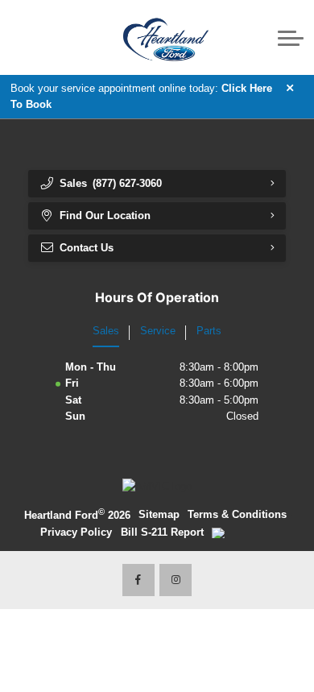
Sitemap (159, 514)
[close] (290, 88)
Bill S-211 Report (162, 532)
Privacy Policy (76, 532)
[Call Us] (22, 37)
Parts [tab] (208, 331)
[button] (64, 37)
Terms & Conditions (237, 514)
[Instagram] (175, 580)
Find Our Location (105, 215)
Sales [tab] (106, 331)
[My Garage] (260, 37)
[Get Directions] (44, 37)
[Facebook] (138, 580)
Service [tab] (158, 331)
